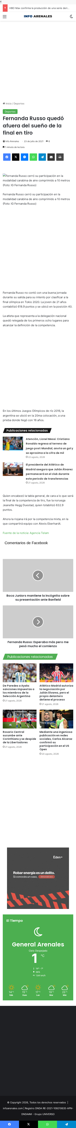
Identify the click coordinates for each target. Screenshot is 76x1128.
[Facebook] (7, 157)
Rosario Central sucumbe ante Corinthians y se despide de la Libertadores (19, 737)
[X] (15, 157)
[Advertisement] (38, 58)
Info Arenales (12, 141)
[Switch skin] (71, 18)
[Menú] (4, 18)
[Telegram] (42, 157)
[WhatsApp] (33, 157)
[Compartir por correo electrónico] (51, 157)
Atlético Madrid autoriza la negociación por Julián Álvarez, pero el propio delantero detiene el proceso (56, 692)
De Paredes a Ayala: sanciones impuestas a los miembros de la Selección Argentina (18, 691)
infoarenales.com (13, 1108)
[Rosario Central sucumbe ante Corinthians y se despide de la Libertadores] (20, 719)
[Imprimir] (60, 157)
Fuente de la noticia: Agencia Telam (26, 533)
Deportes (19, 103)
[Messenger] (24, 157)
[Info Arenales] (38, 16)
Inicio (8, 103)
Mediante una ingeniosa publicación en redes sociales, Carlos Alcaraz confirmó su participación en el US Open (55, 740)
